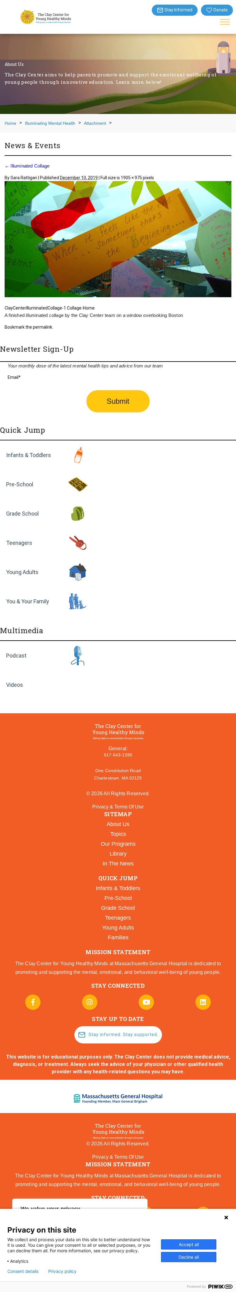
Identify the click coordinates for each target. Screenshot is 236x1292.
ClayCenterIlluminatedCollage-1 (35, 308)
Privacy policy (62, 1271)
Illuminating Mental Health (50, 123)
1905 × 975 (131, 177)
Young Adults (22, 572)
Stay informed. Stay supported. (123, 1034)
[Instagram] (89, 1002)
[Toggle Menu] (225, 22)
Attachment (95, 123)
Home (10, 123)
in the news (118, 864)
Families (118, 937)
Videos (14, 685)
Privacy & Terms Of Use (118, 806)
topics (118, 834)
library (118, 854)
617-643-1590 (118, 754)
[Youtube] (146, 1002)
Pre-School (19, 484)
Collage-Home (81, 308)
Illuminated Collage (27, 165)
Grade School (22, 513)
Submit (118, 401)
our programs (118, 844)
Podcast (16, 655)
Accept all (189, 1244)
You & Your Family (27, 601)
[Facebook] (33, 1002)
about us (118, 824)
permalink (42, 327)
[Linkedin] (203, 1002)
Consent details (22, 1271)
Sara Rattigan (23, 177)
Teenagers (19, 543)
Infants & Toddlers (28, 455)
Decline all (189, 1257)
